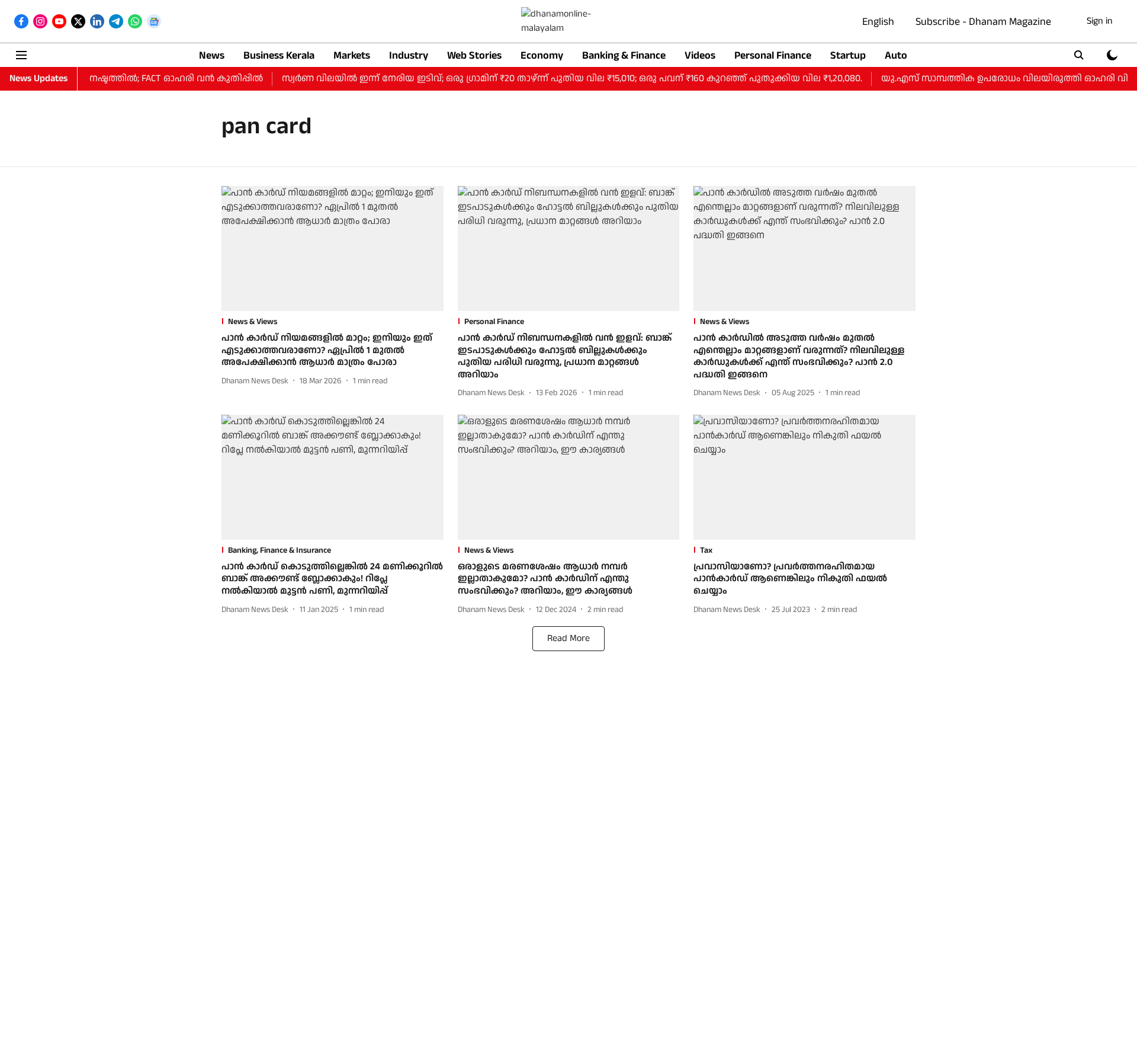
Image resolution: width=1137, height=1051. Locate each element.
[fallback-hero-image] (332, 248)
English (878, 21)
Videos (700, 55)
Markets (351, 55)
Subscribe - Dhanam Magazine (983, 21)
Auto (896, 55)
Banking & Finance (624, 55)
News (211, 55)
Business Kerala (278, 55)
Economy (542, 55)
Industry (408, 55)
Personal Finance (772, 55)
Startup (848, 55)
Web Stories (474, 55)
